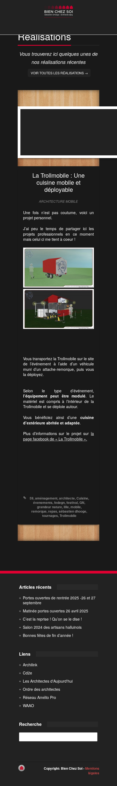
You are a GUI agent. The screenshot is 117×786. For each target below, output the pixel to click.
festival (72, 502)
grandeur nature (49, 506)
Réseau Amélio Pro (39, 697)
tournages (50, 515)
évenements (43, 502)
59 (31, 498)
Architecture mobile (58, 201)
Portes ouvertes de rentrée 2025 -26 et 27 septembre (59, 600)
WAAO (28, 705)
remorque (39, 511)
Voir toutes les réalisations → (59, 72)
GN (81, 502)
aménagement (46, 498)
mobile (75, 506)
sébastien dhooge (72, 511)
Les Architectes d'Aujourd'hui (48, 681)
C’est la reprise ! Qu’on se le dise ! (52, 619)
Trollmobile (68, 515)
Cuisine (82, 498)
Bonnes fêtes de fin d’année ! (48, 635)
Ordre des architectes (41, 689)
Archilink (30, 664)
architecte (67, 498)
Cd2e (27, 673)
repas (52, 511)
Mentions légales (92, 770)
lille (66, 506)
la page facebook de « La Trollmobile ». (58, 436)
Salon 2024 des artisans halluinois (52, 627)
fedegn (59, 502)
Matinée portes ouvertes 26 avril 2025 (55, 611)
